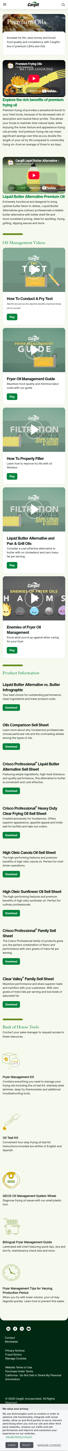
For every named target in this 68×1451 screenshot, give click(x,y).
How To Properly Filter (25, 458)
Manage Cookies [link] (15, 1358)
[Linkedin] (8, 1329)
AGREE (12, 1445)
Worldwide (11, 1342)
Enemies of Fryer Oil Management (24, 629)
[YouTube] (29, 1329)
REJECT (26, 1445)
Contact (10, 1338)
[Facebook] (15, 1329)
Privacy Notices (15, 1351)
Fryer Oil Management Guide (31, 379)
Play (12, 317)
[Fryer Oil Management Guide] (34, 350)
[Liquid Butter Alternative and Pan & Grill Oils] (34, 509)
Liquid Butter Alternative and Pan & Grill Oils (30, 540)
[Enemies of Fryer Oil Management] (34, 598)
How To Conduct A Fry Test (29, 298)
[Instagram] (22, 1329)
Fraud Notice (13, 1354)
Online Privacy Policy (19, 1437)
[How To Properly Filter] (34, 430)
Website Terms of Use (18, 1367)
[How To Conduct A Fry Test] (34, 270)
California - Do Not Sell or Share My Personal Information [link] (33, 1377)
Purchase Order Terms (19, 1371)
